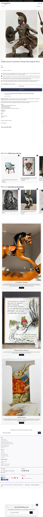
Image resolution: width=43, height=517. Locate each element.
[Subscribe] (31, 512)
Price (2, 65)
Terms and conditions (35, 484)
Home (2, 59)
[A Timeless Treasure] (21, 252)
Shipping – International (5, 465)
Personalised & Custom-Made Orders (7, 443)
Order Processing (4, 461)
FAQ (1, 486)
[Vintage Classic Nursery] (21, 320)
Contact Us (3, 457)
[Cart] (39, 3)
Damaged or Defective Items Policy (6, 442)
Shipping (2, 462)
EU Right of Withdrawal (5, 446)
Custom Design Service (5, 455)
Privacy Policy (27, 484)
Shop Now (21, 287)
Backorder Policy (3, 439)
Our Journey (3, 453)
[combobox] (21, 6)
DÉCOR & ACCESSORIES (16, 187)
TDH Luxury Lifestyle (14, 153)
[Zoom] (36, 56)
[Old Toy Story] (21, 387)
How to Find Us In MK (4, 454)
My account (3, 447)
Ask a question (4, 123)
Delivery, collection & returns (6, 120)
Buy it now (21, 89)
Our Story (2, 451)
